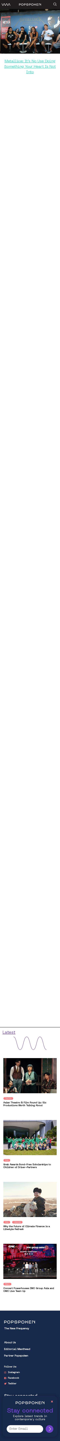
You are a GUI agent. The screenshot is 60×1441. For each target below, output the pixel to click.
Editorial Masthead (17, 1349)
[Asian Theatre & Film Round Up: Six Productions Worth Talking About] (30, 1076)
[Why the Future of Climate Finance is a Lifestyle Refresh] (30, 1199)
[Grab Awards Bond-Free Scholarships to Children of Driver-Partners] (30, 1137)
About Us (10, 1342)
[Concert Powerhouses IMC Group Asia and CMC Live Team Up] (30, 1261)
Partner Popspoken (16, 1356)
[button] (54, 3)
